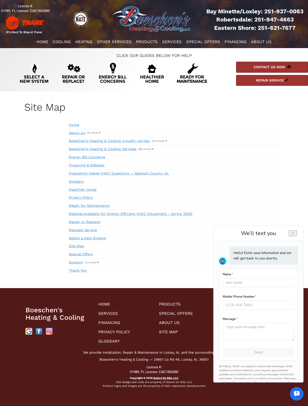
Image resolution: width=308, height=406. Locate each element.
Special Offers (203, 41)
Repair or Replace (84, 222)
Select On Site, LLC (165, 378)
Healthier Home (83, 189)
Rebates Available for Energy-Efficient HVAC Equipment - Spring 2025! (130, 214)
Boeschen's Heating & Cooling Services (102, 149)
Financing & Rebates (86, 165)
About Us (261, 41)
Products (147, 41)
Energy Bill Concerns (87, 157)
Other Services (114, 41)
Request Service (83, 230)
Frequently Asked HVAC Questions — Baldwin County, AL (119, 173)
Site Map (76, 246)
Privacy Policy (81, 197)
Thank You (78, 270)
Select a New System (87, 238)
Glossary (76, 181)
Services (172, 41)
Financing (235, 41)
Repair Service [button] (270, 80)
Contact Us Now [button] (270, 67)
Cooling (62, 41)
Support (76, 262)
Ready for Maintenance (89, 205)
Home (42, 41)
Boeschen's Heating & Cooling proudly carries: (109, 141)
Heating (83, 41)
